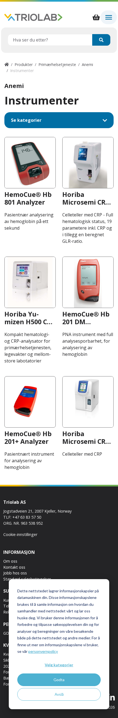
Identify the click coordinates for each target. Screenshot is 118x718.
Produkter (24, 64)
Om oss (10, 561)
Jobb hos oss (15, 573)
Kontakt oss (14, 567)
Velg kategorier (59, 664)
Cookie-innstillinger (20, 534)
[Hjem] (6, 64)
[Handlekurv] (96, 17)
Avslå (59, 694)
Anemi (87, 64)
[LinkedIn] (111, 698)
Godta (59, 679)
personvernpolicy (43, 651)
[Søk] (101, 40)
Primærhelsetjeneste (57, 64)
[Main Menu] (108, 17)
